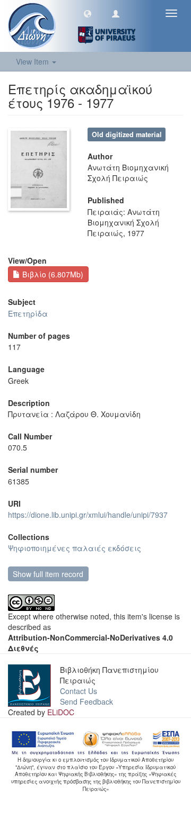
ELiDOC (60, 712)
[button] (87, 13)
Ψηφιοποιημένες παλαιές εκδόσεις (74, 548)
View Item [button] (33, 61)
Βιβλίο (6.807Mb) (51, 274)
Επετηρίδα (28, 313)
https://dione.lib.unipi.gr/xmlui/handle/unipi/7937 (88, 514)
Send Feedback (86, 701)
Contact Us (78, 691)
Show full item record (48, 574)
